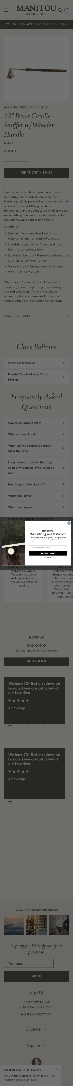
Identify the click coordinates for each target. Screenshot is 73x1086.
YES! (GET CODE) (48, 553)
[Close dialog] (68, 522)
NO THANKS (48, 557)
